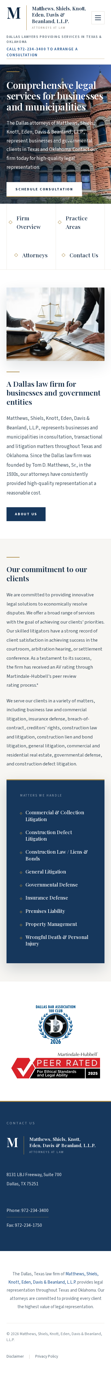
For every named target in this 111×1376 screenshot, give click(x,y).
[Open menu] (97, 17)
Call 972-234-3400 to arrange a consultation (42, 52)
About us (26, 514)
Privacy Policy (46, 1356)
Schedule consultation (44, 189)
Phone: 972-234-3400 (28, 1210)
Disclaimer (15, 1356)
